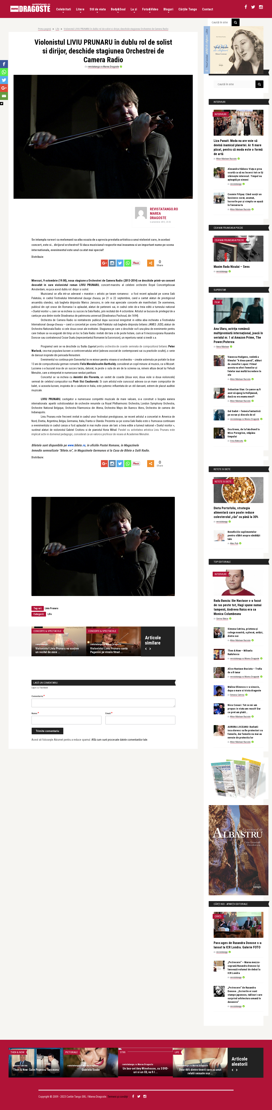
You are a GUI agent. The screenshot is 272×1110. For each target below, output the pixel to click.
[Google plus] (104, 263)
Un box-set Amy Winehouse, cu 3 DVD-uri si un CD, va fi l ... (145, 1070)
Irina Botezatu (236, 441)
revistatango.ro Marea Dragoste (103, 66)
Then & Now (17, 1052)
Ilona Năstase (222, 346)
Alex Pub (234, 543)
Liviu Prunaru (51, 608)
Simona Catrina (237, 695)
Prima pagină (44, 29)
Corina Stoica (222, 618)
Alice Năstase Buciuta (226, 158)
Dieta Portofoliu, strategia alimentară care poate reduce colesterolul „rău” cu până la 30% (236, 512)
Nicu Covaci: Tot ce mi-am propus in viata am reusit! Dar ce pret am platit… (244, 709)
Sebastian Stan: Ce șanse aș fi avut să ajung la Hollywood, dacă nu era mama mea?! (244, 393)
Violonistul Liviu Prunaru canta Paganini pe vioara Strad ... (109, 650)
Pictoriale (71, 1052)
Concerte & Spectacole (47, 631)
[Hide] (1, 103)
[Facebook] (4, 64)
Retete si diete (223, 481)
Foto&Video (150, 9)
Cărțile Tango (187, 9)
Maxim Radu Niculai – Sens (232, 267)
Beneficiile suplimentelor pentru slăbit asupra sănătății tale (244, 535)
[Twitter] (119, 263)
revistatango (41, 644)
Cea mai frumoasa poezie (229, 240)
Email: (109, 713)
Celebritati (63, 9)
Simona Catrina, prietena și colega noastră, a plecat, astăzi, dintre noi (245, 632)
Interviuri (220, 114)
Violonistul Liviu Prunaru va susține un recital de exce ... (57, 650)
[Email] (4, 96)
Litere (80, 9)
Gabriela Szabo (91, 1069)
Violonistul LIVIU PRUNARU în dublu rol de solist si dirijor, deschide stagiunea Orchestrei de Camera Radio (116, 29)
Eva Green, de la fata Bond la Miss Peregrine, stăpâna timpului (243, 433)
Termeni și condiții (118, 1096)
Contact (207, 9)
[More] (150, 263)
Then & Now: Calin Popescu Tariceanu (36, 1069)
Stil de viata (98, 9)
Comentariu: (38, 696)
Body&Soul (118, 9)
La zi (134, 9)
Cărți (218, 916)
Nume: (35, 713)
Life (57, 29)
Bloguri (168, 9)
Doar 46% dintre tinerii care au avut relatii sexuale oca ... (200, 1071)
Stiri (122, 1052)
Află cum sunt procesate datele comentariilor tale (119, 739)
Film (217, 302)
